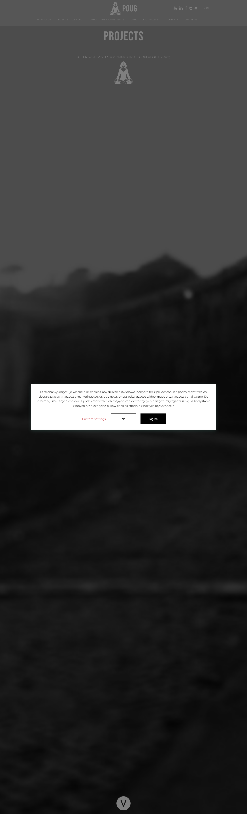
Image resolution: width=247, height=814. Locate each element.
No (123, 419)
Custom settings (94, 419)
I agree (153, 419)
